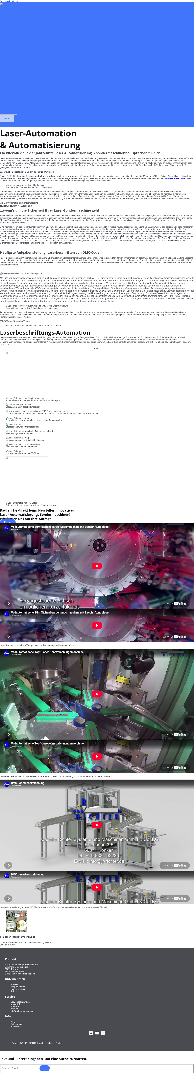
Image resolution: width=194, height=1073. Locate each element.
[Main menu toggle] (7, 118)
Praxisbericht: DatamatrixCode (17, 936)
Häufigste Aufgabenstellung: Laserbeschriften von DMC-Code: (50, 252)
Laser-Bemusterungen (175, 178)
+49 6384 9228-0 (17, 971)
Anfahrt (14, 991)
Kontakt (14, 984)
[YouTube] (97, 1034)
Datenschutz (16, 1024)
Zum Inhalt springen (9, 1)
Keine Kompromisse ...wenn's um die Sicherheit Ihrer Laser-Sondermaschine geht (49, 208)
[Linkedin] (103, 1034)
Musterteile (16, 1004)
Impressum (16, 1026)
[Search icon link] (1, 124)
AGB (13, 1022)
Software (15, 1006)
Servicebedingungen (20, 1002)
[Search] (44, 1068)
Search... (6, 1068)
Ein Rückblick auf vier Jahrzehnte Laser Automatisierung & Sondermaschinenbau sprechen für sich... (81, 153)
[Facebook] (91, 1034)
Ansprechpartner (18, 987)
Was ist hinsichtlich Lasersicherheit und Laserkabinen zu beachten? (31, 325)
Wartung (14, 1009)
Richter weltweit (18, 989)
